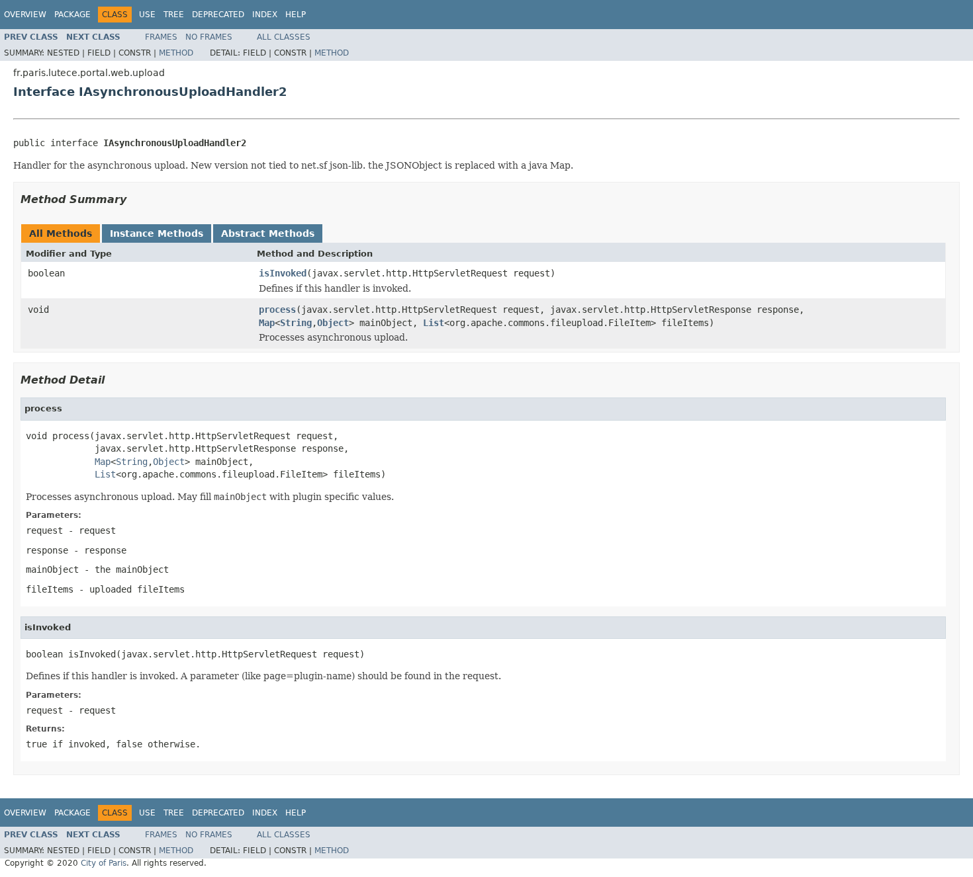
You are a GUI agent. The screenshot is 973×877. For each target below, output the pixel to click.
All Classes (283, 37)
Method (176, 53)
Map (267, 322)
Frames (161, 37)
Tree (173, 14)
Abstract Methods (267, 233)
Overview (25, 14)
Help (295, 14)
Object (333, 322)
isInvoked (282, 273)
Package (72, 14)
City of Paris (103, 863)
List (433, 322)
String (296, 322)
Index (264, 14)
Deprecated (218, 14)
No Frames (208, 37)
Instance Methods (156, 233)
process (277, 309)
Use (147, 14)
